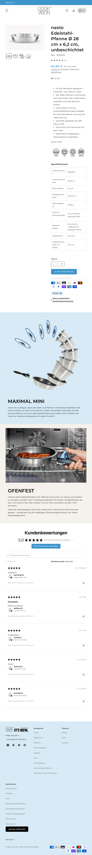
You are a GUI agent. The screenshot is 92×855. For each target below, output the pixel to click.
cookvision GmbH (17, 847)
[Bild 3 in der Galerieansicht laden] (22, 56)
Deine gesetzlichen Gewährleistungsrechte (63, 299)
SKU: (53, 55)
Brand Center (11, 788)
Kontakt (9, 793)
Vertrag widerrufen (17, 829)
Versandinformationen (15, 809)
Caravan (65, 743)
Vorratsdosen (39, 763)
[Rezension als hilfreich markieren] (83, 583)
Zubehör (37, 753)
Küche (64, 733)
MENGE (54, 259)
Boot (64, 738)
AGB (7, 799)
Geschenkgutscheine (42, 768)
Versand (55, 69)
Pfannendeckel (40, 748)
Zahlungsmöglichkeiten (16, 804)
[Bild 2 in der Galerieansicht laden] (15, 56)
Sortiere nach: (58, 561)
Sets (35, 758)
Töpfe (36, 733)
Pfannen (37, 743)
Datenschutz (11, 819)
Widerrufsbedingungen (15, 814)
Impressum (10, 824)
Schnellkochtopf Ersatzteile (45, 773)
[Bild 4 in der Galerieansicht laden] (28, 56)
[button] (6, 10)
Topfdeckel (38, 738)
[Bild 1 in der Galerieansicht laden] (9, 56)
